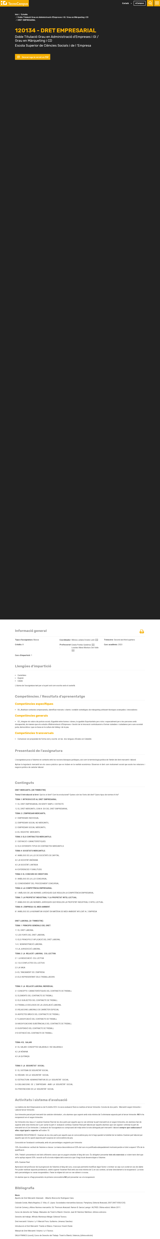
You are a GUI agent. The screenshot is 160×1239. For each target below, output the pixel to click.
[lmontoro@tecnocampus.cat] (72, 650)
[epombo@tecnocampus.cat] (92, 645)
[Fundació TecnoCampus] (14, 3)
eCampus (139, 3)
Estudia (24, 14)
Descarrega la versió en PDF (35, 57)
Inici (17, 14)
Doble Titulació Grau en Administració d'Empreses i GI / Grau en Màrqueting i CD (53, 17)
